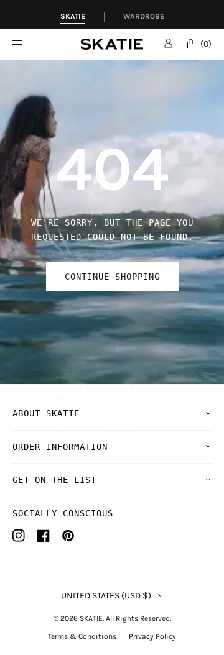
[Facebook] (43, 535)
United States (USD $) (106, 596)
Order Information (60, 447)
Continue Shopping (112, 277)
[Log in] (168, 43)
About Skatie (46, 413)
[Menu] (46, 44)
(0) (206, 44)
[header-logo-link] (112, 44)
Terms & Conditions (82, 636)
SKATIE (91, 618)
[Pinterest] (68, 535)
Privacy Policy (152, 636)
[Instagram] (18, 535)
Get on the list (54, 480)
